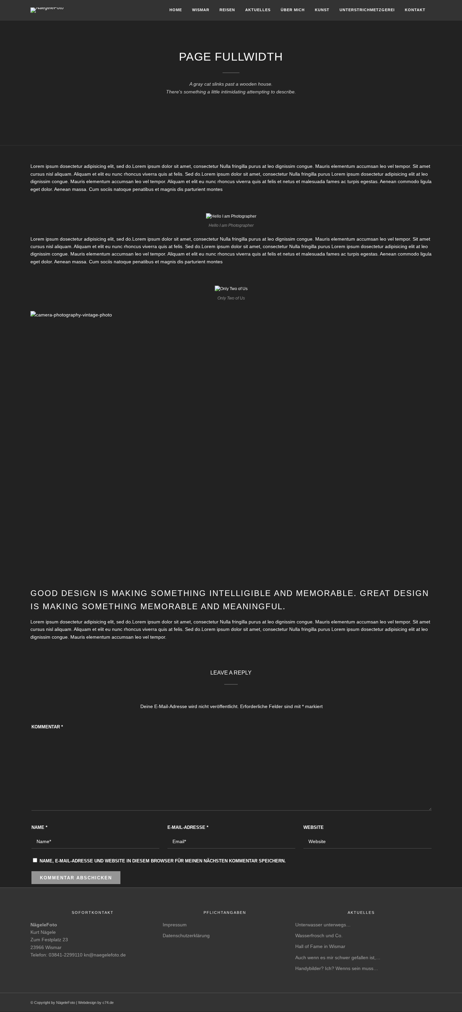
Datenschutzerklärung (186, 935)
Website (313, 827)
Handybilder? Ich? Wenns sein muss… (336, 968)
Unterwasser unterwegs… (323, 924)
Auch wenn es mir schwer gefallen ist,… (337, 957)
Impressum (175, 924)
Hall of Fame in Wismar (320, 946)
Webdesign (87, 1002)
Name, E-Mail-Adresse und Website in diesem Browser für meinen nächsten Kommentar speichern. (163, 860)
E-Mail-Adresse (187, 827)
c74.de (108, 1002)
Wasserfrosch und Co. (319, 935)
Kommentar (47, 726)
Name (39, 827)
